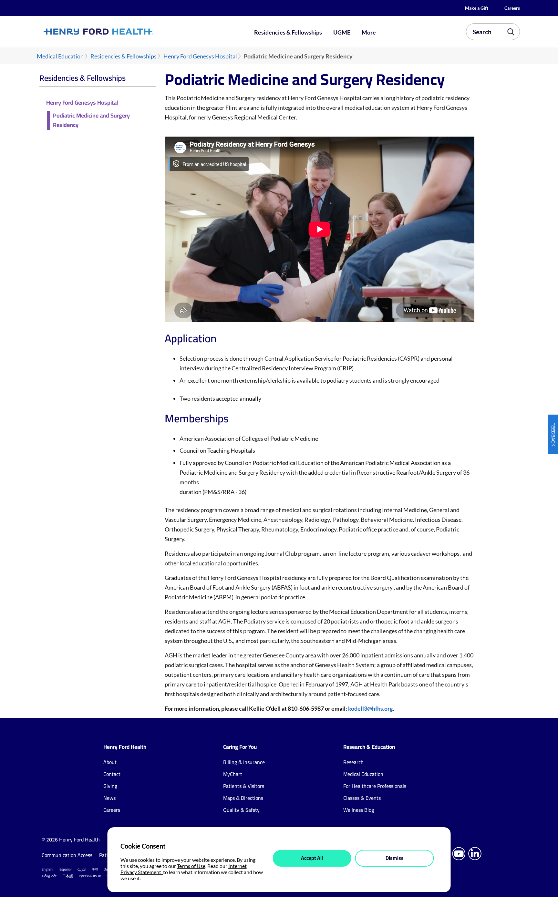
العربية (82, 869)
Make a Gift (476, 8)
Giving (110, 786)
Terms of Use (191, 866)
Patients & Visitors (243, 786)
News (109, 798)
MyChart (232, 774)
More (369, 32)
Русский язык (90, 876)
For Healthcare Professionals (374, 786)
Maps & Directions (243, 798)
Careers (512, 8)
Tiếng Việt (49, 876)
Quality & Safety (241, 810)
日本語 (67, 876)
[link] (122, 31)
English (47, 869)
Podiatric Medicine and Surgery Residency (91, 120)
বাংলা (95, 869)
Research (353, 762)
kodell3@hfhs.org (370, 708)
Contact (111, 774)
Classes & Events (362, 798)
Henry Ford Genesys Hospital (200, 56)
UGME (341, 32)
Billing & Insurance (244, 762)
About (110, 762)
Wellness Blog (358, 810)
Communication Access (67, 855)
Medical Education (60, 56)
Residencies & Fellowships (288, 32)
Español (65, 869)
